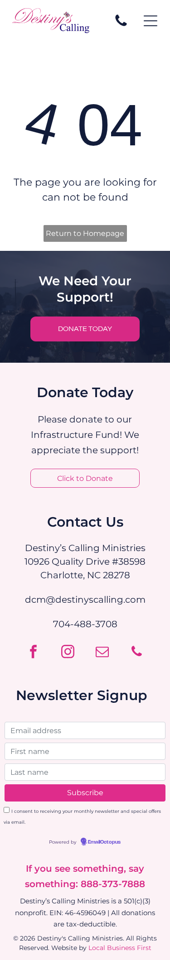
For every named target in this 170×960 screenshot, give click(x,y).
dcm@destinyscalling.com (85, 599)
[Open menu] (150, 21)
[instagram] (68, 653)
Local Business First (119, 948)
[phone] (137, 653)
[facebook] (34, 653)
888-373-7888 (113, 883)
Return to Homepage (85, 233)
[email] (102, 653)
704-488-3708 (85, 624)
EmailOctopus (104, 842)
